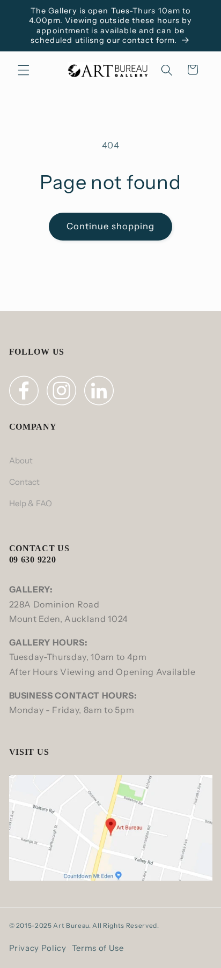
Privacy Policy (38, 948)
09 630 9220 (32, 559)
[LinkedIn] (100, 392)
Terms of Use (98, 948)
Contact (24, 482)
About (21, 460)
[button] (23, 69)
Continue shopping (111, 226)
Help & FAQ (31, 503)
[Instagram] (63, 392)
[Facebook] (25, 392)
